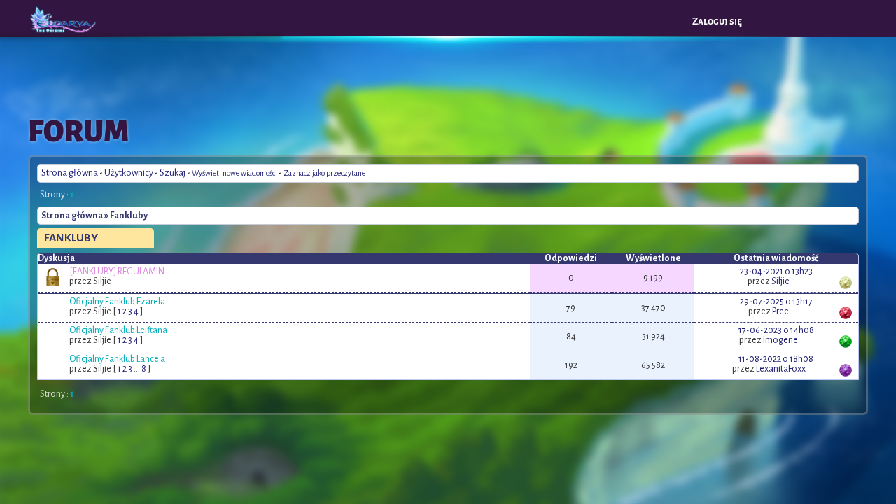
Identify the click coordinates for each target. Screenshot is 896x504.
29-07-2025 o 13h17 (776, 302)
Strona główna (69, 173)
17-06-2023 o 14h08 (776, 330)
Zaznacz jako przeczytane (324, 173)
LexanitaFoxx (781, 369)
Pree (780, 311)
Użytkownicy (128, 173)
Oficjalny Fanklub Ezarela (117, 302)
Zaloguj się (717, 21)
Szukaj (173, 173)
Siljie (780, 281)
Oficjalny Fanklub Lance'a (117, 359)
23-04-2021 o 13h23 (776, 271)
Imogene (780, 340)
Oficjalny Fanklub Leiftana (118, 330)
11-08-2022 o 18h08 (775, 359)
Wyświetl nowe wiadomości (234, 173)
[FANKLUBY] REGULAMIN (116, 271)
